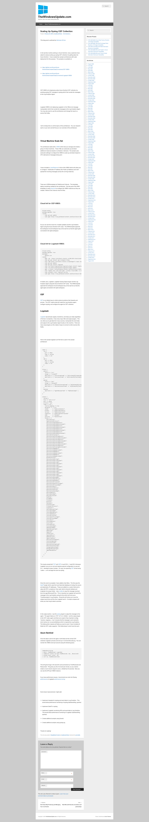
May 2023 (90, 128)
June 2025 (90, 87)
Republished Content (55, 735)
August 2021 (91, 162)
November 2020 (91, 177)
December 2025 (91, 77)
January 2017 (91, 252)
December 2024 (91, 96)
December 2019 (91, 195)
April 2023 (90, 129)
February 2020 (91, 192)
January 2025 (91, 95)
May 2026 (90, 69)
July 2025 (90, 85)
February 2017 (91, 251)
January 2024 (91, 115)
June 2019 (90, 205)
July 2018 (90, 223)
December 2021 (91, 156)
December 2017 (91, 234)
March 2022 (90, 151)
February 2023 (91, 133)
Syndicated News (58, 34)
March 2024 (90, 111)
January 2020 (91, 193)
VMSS (58, 147)
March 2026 (90, 72)
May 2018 (90, 226)
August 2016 (91, 261)
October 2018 (91, 218)
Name (43, 773)
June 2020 (90, 185)
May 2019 (90, 206)
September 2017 (91, 239)
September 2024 (91, 101)
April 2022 (90, 149)
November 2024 (91, 98)
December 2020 (91, 175)
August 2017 (91, 241)
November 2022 (91, 137)
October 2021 (91, 159)
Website (43, 785)
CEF (41, 300)
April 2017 (90, 247)
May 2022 (90, 147)
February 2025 (91, 93)
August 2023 (91, 123)
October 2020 (91, 178)
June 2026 (90, 67)
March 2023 (90, 131)
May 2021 (90, 167)
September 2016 (91, 259)
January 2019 (91, 213)
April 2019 (90, 208)
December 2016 (91, 254)
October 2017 (91, 238)
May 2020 (90, 187)
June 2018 (90, 224)
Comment (44, 751)
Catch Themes (108, 816)
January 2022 (91, 154)
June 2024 (90, 106)
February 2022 (91, 152)
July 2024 (90, 105)
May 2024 (90, 108)
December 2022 (91, 136)
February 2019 (91, 211)
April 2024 (90, 110)
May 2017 (90, 246)
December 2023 (91, 116)
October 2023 (91, 119)
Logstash (42, 317)
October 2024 (91, 100)
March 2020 (90, 190)
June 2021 (90, 165)
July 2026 (90, 65)
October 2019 (91, 198)
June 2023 (90, 126)
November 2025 (91, 78)
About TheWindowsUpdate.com (53, 24)
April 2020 (90, 188)
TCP (54, 564)
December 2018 (91, 215)
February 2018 (91, 231)
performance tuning (59, 679)
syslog (59, 614)
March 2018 (90, 229)
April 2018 (90, 228)
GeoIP (42, 585)
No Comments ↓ (67, 34)
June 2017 (90, 244)
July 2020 (90, 183)
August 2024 (91, 103)
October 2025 (91, 80)
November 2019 (91, 197)
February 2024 (91, 113)
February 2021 (91, 172)
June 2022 (90, 146)
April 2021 (90, 169)
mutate (61, 591)
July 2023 (90, 124)
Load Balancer (54, 167)
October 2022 (91, 139)
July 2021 (90, 164)
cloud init (53, 188)
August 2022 (91, 142)
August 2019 (91, 201)
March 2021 (90, 170)
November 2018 (91, 216)
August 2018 (91, 221)
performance (43, 679)
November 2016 (91, 256)
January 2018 (91, 233)
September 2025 (91, 82)
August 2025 (91, 83)
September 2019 (91, 200)
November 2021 (91, 157)
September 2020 (91, 180)
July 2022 (90, 144)
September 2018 (91, 220)
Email (43, 779)
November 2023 (91, 118)
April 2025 (90, 90)
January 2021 (91, 174)
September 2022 (91, 141)
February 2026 (91, 73)
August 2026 (91, 64)
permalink (78, 735)
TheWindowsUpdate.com (54, 17)
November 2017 (91, 236)
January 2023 (91, 134)
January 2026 (91, 75)
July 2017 (90, 242)
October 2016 (91, 257)
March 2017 (90, 249)
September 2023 (91, 121)
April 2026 (90, 70)
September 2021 (91, 160)
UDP (59, 564)
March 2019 (90, 210)
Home (40, 24)
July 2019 (90, 203)
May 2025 (90, 88)
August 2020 (91, 182)
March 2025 (90, 92)
